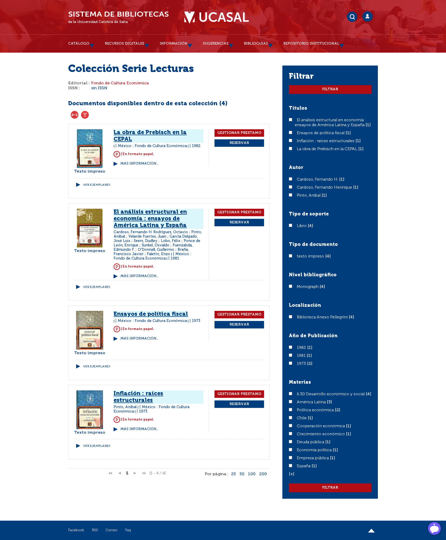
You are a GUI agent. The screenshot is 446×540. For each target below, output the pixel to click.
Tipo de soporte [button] (309, 214)
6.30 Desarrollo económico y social (331, 394)
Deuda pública (311, 442)
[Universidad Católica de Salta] (216, 17)
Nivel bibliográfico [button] (313, 275)
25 (233, 474)
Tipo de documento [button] (313, 244)
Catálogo (78, 43)
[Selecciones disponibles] (74, 115)
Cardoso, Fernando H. (318, 180)
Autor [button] (296, 167)
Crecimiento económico (321, 434)
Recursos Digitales (124, 43)
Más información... (139, 163)
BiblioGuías (256, 43)
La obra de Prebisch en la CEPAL (327, 149)
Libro (302, 226)
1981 (302, 356)
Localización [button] (305, 305)
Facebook (76, 530)
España (304, 466)
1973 (302, 364)
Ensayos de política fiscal (321, 133)
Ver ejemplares (96, 185)
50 (242, 474)
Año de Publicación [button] (313, 336)
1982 (302, 348)
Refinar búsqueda (85, 115)
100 (252, 474)
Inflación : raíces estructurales (326, 141)
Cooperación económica (321, 426)
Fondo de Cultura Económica (120, 83)
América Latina (312, 402)
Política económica (316, 410)
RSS (95, 530)
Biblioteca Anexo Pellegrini (323, 317)
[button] (291, 474)
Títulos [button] (298, 108)
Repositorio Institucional (311, 43)
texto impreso (311, 256)
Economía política (315, 450)
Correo (111, 530)
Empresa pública (313, 458)
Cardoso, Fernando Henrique (325, 188)
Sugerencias (215, 43)
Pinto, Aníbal (309, 196)
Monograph (308, 287)
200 (263, 474)
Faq (128, 530)
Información (173, 43)
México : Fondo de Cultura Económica (152, 146)
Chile (302, 418)
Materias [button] (300, 382)
